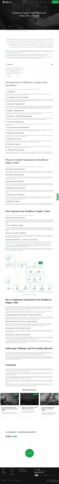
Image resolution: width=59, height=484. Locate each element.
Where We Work (13, 470)
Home (6, 30)
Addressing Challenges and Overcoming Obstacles (14, 73)
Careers (12, 473)
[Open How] (38, 1)
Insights (8, 30)
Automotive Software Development (23, 471)
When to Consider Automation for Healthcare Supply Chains (15, 69)
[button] (49, 2)
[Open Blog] (42, 1)
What (3, 471)
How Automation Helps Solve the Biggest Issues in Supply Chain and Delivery (9, 409)
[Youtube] (39, 469)
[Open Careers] (46, 1)
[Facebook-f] (37, 469)
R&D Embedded (4, 472)
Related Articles (9, 76)
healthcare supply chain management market (13, 50)
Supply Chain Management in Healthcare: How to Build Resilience (48, 409)
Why (3, 470)
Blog (11, 471)
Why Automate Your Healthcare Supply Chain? (13, 70)
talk (14, 436)
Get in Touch (13, 474)
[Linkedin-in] (35, 469)
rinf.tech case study (10, 244)
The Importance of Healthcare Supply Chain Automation (15, 67)
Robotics (3, 473)
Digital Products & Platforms (22, 470)
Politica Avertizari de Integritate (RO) (54, 481)
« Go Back (29, 453)
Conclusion (8, 74)
